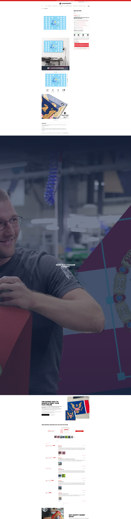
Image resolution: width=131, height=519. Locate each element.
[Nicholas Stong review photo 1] (60, 488)
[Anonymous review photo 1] (60, 475)
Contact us (81, 27)
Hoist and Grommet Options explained (82, 25)
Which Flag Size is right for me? (81, 22)
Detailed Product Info (77, 16)
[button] (75, 15)
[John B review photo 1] (60, 498)
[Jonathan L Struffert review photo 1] (60, 453)
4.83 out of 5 (53, 430)
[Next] (76, 0)
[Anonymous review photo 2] (63, 475)
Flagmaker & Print (76, 11)
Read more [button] (60, 450)
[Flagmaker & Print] (65, 3)
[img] (60, 445)
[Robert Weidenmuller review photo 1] (60, 463)
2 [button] (64, 503)
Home (42, 8)
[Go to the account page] (87, 6)
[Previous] (54, 0)
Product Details (45, 125)
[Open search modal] (42, 6)
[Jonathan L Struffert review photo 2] (63, 453)
